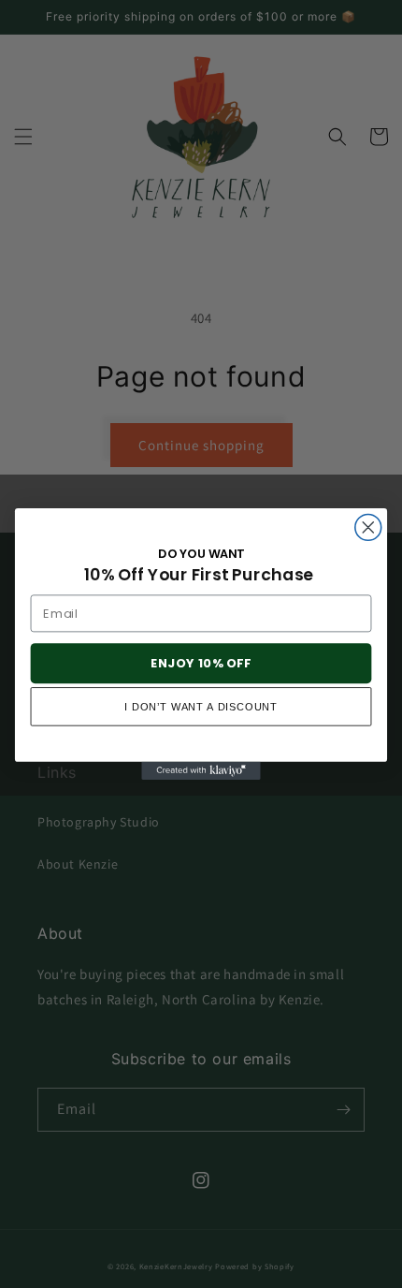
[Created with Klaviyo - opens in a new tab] (200, 771)
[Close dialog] (368, 527)
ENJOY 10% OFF (201, 662)
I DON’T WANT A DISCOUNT (201, 707)
